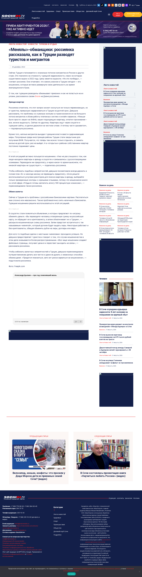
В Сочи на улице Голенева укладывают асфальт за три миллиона (114, 137)
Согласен (71, 574)
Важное (107, 99)
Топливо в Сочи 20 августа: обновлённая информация (106, 220)
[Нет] (139, 571)
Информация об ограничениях (13, 541)
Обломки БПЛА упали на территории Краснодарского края (125, 220)
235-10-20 (20, 513)
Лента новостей (18, 44)
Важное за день (105, 190)
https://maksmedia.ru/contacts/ (27, 526)
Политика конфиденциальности (13, 554)
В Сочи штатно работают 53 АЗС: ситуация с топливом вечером (106, 209)
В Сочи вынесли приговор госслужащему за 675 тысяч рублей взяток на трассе (115, 115)
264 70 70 (19, 508)
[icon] (98, 5)
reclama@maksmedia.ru (10, 528)
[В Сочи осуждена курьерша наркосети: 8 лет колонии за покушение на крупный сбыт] (116, 294)
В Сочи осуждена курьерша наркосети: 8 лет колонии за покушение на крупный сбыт (115, 93)
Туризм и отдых (48, 44)
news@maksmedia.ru (22, 523)
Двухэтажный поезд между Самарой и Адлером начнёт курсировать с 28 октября (114, 126)
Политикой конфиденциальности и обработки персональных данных (96, 568)
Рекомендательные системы (12, 545)
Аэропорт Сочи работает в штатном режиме (125, 208)
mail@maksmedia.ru (9, 539)
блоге (37, 96)
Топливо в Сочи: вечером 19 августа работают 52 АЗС (124, 230)
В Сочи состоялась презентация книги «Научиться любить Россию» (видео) (103, 474)
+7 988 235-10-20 (24, 517)
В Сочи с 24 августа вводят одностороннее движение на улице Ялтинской (124, 196)
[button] (77, 5)
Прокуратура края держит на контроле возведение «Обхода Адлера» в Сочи (116, 104)
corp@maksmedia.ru (19, 530)
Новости (33, 44)
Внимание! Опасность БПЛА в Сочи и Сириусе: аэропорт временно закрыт (106, 195)
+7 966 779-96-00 (17, 506)
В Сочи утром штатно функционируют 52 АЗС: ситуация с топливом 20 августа (106, 230)
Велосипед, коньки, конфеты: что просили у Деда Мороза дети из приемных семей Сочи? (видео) (39, 476)
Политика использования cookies (14, 543)
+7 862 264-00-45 (30, 506)
